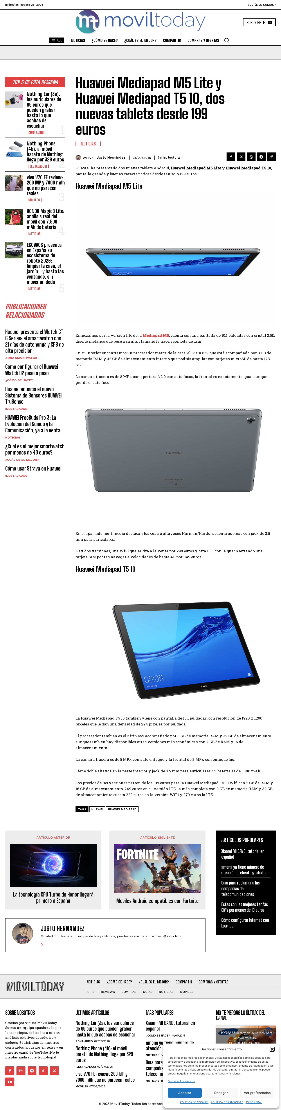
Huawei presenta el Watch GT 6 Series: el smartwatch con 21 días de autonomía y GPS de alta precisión (34, 341)
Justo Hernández (111, 157)
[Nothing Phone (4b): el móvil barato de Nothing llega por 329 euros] (14, 149)
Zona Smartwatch (21, 357)
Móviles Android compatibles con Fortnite (157, 901)
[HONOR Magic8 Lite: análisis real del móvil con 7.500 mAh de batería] (14, 217)
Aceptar (184, 1093)
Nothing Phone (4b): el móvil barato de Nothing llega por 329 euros (45, 152)
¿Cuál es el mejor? (22, 459)
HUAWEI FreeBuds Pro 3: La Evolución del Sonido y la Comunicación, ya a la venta (32, 423)
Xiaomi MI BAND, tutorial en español (170, 1026)
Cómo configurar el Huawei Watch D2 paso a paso (31, 369)
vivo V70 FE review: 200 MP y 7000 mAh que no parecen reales (46, 185)
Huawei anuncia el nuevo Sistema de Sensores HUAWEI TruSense (33, 395)
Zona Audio (36, 132)
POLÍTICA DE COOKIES (194, 1102)
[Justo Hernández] (79, 157)
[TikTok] (43, 1070)
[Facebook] (231, 156)
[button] (272, 1049)
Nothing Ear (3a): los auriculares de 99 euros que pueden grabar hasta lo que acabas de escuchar (44, 110)
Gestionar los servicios (181, 1081)
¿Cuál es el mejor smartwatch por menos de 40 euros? (35, 449)
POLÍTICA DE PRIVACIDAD (227, 1102)
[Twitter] (241, 156)
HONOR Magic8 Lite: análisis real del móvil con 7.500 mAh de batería (46, 219)
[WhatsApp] (251, 156)
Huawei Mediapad (122, 809)
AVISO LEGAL (254, 1102)
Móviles (34, 200)
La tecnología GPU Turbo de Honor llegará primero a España (53, 898)
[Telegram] (261, 156)
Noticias (34, 234)
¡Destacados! (37, 166)
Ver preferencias (257, 1093)
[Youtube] (9, 1082)
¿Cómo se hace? (19, 380)
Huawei (97, 809)
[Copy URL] (271, 156)
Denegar (221, 1093)
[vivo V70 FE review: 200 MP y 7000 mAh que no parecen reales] (14, 183)
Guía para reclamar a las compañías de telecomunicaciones (240, 888)
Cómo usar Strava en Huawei (33, 468)
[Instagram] (20, 1070)
